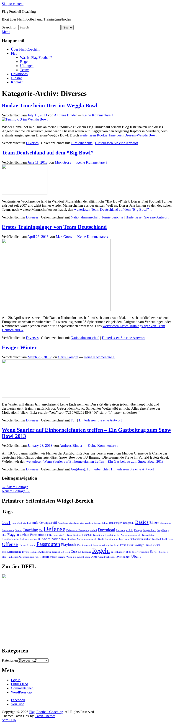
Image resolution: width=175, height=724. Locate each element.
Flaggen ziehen (18, 535)
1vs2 (13, 523)
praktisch (104, 545)
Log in (16, 680)
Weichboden (83, 556)
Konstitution (148, 535)
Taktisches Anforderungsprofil (23, 557)
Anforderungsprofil (44, 522)
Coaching (30, 530)
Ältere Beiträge (15, 487)
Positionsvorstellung (87, 545)
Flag (14, 53)
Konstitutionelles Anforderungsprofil (21, 539)
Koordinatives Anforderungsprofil (79, 539)
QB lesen (65, 552)
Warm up (71, 556)
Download (106, 529)
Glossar (16, 78)
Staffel (162, 552)
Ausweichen (86, 522)
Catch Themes (45, 716)
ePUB (129, 530)
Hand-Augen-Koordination (67, 535)
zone (113, 557)
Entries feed (19, 684)
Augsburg (77, 469)
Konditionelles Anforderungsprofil (123, 535)
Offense (10, 544)
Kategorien (10, 660)
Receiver (86, 552)
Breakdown (8, 530)
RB (79, 551)
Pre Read (114, 545)
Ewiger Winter (19, 347)
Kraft (101, 539)
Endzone (120, 530)
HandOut (87, 535)
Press (123, 545)
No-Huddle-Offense (162, 539)
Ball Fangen (115, 522)
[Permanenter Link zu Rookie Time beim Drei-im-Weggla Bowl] (25, 119)
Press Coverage (135, 545)
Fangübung (163, 530)
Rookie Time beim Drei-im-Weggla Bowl (49, 105)
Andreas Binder (65, 115)
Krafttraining (111, 539)
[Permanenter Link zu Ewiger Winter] (36, 396)
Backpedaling (101, 522)
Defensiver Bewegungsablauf (81, 530)
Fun (73, 420)
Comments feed (22, 688)
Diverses (32, 143)
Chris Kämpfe (68, 357)
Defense (54, 528)
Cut (41, 530)
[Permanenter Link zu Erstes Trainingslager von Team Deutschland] (56, 310)
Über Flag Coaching (25, 49)
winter (94, 556)
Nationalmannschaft (85, 217)
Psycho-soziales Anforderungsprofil (41, 552)
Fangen (138, 530)
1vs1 (6, 522)
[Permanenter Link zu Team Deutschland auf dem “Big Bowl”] (24, 193)
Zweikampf (123, 556)
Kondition (98, 535)
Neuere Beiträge (16, 491)
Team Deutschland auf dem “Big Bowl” (47, 153)
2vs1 (19, 523)
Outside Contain (27, 545)
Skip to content (12, 4)
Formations (38, 535)
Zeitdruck (104, 557)
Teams (24, 70)
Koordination (50, 539)
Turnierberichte (82, 143)
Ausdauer (74, 523)
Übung (136, 556)
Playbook (68, 544)
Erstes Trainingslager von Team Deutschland (54, 227)
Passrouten (48, 544)
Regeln (25, 62)
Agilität (27, 523)
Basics (142, 522)
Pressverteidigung (11, 551)
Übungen (26, 66)
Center (18, 530)
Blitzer (154, 522)
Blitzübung (165, 523)
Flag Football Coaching (19, 11)
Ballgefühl (128, 522)
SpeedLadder (118, 552)
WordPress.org (21, 692)
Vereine (61, 556)
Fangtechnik (149, 530)
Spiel (128, 551)
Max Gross (63, 162)
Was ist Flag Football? (36, 57)
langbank (124, 539)
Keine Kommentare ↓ (97, 115)
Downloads (19, 74)
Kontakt (17, 82)
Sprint (154, 551)
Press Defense (152, 545)
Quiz (74, 551)
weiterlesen (120, 135)
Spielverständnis (140, 551)
